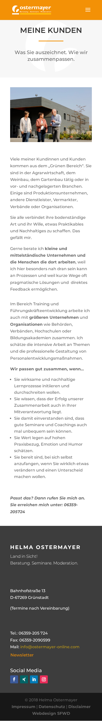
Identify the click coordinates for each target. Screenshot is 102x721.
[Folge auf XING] (24, 679)
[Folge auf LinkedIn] (34, 679)
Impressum (23, 706)
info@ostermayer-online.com (49, 646)
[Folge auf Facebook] (14, 679)
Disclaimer (79, 706)
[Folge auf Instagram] (44, 679)
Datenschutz (52, 706)
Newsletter (22, 654)
